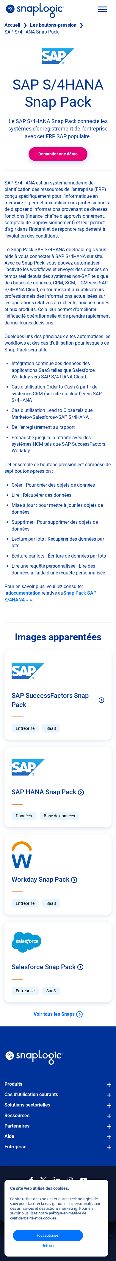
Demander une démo (58, 154)
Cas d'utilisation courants (31, 1094)
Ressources (16, 1115)
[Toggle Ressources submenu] (107, 1118)
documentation (24, 593)
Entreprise (15, 1146)
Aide (9, 1136)
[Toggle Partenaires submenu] (107, 1129)
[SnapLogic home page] (34, 1057)
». (31, 600)
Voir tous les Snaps (54, 1014)
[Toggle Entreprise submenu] (107, 1150)
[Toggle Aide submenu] (107, 1139)
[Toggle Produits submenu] (107, 1087)
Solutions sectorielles (27, 1105)
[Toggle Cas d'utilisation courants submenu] (107, 1097)
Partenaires (16, 1126)
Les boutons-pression (53, 25)
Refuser (47, 1246)
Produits (13, 1084)
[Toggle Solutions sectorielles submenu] (107, 1108)
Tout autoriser (47, 1235)
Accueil (12, 25)
